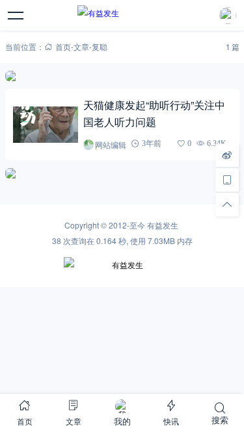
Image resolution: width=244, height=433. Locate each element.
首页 (63, 46)
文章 (81, 46)
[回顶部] (227, 204)
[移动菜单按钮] (16, 15)
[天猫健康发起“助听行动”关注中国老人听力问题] (46, 124)
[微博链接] (227, 155)
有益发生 (162, 224)
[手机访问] (227, 180)
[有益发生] (122, 15)
